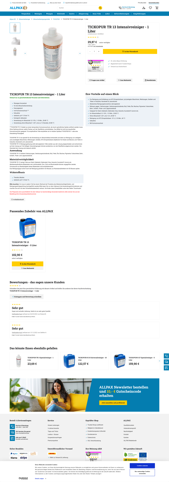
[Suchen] (100, 8)
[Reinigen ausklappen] (43, 14)
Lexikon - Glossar (53, 434)
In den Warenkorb (131, 51)
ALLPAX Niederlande (130, 440)
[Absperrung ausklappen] (89, 14)
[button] (52, 53)
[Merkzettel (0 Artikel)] (150, 8)
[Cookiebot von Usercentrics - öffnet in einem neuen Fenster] (23, 478)
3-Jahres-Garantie (53, 428)
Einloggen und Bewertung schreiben (27, 297)
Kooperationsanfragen (55, 437)
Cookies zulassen (142, 465)
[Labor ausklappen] (111, 14)
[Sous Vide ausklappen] (102, 14)
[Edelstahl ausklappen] (66, 14)
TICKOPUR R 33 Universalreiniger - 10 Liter (92, 359)
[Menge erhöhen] (99, 51)
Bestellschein (151, 80)
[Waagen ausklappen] (54, 14)
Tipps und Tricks (53, 431)
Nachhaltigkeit (128, 431)
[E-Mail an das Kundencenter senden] (166, 367)
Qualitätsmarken (129, 425)
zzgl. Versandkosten (98, 46)
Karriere (126, 437)
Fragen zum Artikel (97, 80)
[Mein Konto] (144, 8)
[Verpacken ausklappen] (31, 14)
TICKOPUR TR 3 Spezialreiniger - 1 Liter (40, 359)
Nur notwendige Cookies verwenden (142, 472)
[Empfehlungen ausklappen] (147, 14)
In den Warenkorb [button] (28, 264)
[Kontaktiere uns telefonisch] (166, 356)
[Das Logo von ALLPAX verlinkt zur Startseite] (18, 8)
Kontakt (126, 434)
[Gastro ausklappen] (75, 14)
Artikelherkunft (18, 199)
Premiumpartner (53, 440)
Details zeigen (39, 478)
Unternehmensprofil (130, 428)
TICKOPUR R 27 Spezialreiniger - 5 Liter (142, 359)
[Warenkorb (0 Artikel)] (157, 8)
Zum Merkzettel (125, 80)
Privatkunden (142, 3)
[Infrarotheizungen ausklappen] (130, 14)
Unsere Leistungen (53, 425)
